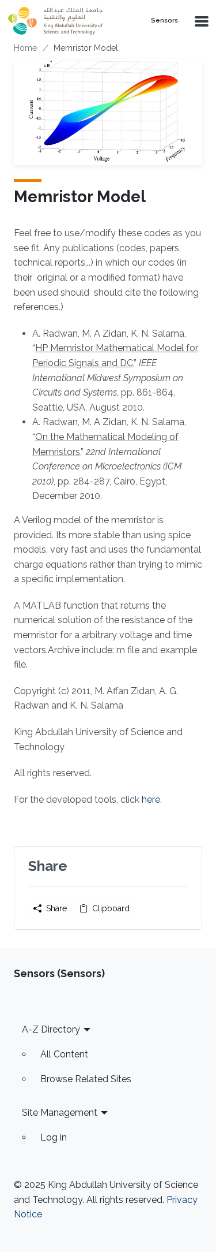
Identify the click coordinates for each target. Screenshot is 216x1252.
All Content (64, 1054)
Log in (53, 1137)
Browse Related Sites (85, 1079)
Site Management (59, 1112)
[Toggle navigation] (200, 20)
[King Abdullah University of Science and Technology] (69, 21)
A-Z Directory (51, 1029)
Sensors (164, 20)
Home (25, 48)
